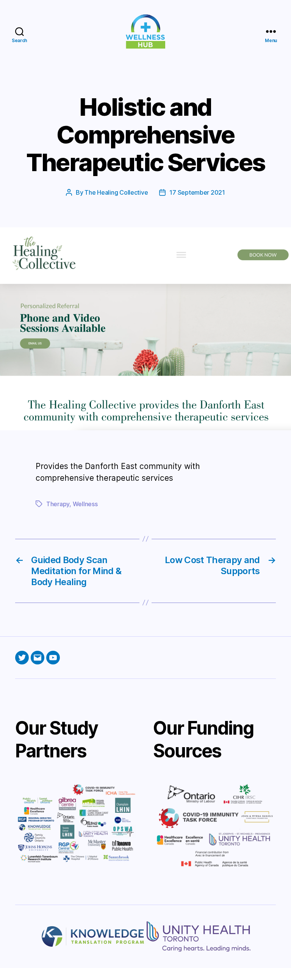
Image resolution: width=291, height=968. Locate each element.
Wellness (85, 504)
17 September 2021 (197, 192)
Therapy (57, 504)
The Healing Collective (116, 192)
